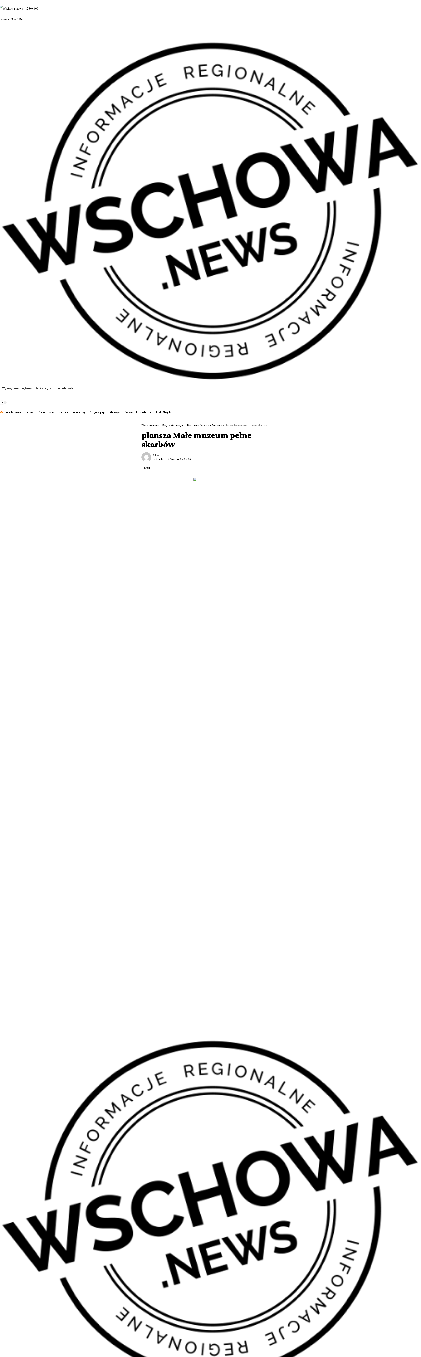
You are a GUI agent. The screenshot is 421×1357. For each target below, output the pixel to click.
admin (156, 455)
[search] (210, 399)
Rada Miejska (164, 412)
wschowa (145, 412)
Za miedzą (79, 412)
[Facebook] (3, 29)
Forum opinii (46, 412)
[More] (184, 468)
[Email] (163, 468)
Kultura (63, 412)
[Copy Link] (170, 468)
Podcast (129, 412)
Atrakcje (114, 412)
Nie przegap (97, 412)
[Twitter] (7, 29)
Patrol (30, 412)
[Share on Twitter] (156, 468)
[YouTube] (11, 29)
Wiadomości (13, 412)
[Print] (177, 468)
